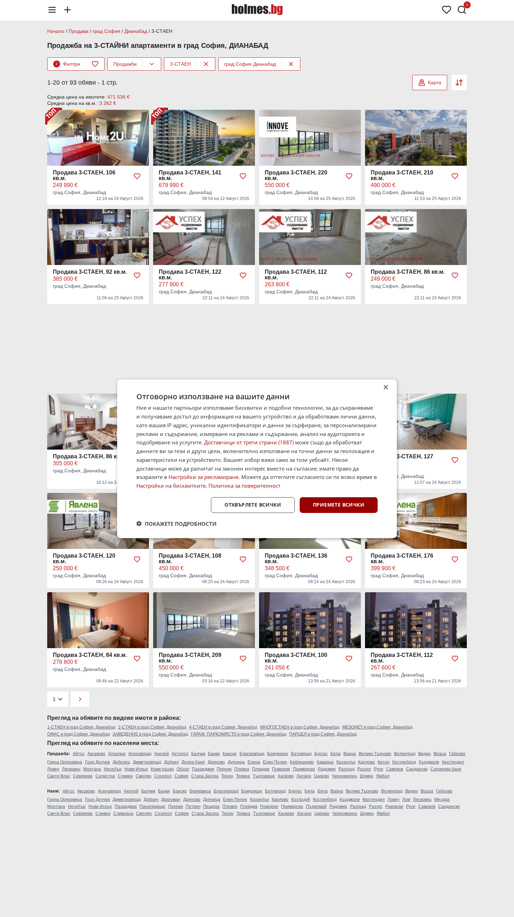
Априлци (117, 754)
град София (106, 31)
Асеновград (139, 754)
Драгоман (170, 799)
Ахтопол (180, 754)
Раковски (394, 806)
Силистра (105, 776)
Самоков (394, 769)
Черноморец (344, 776)
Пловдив (260, 769)
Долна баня (193, 762)
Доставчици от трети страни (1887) (249, 442)
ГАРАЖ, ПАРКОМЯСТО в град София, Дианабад (238, 734)
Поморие (281, 769)
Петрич (193, 806)
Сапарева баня (445, 769)
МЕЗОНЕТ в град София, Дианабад (377, 727)
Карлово (366, 762)
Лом (406, 799)
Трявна (243, 776)
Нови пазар (162, 769)
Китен (384, 762)
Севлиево (83, 776)
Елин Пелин (275, 762)
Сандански (417, 769)
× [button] (385, 387)
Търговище (264, 776)
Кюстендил (453, 762)
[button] (176, 523)
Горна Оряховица (64, 762)
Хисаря (304, 776)
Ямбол (383, 776)
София (181, 776)
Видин (424, 754)
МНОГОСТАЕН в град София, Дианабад (300, 727)
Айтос (79, 754)
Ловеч (53, 769)
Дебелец (121, 762)
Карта (434, 82)
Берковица (200, 791)
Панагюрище (152, 806)
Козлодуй (300, 799)
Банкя (214, 754)
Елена (254, 762)
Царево (321, 776)
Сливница (123, 813)
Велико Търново (375, 754)
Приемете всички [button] (338, 504)
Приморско (304, 769)
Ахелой (161, 754)
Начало (55, 31)
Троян (227, 776)
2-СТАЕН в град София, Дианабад (152, 727)
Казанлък (345, 762)
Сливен (125, 776)
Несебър (113, 769)
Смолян (143, 776)
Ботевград (301, 754)
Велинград (404, 754)
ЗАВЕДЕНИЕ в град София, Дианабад (150, 734)
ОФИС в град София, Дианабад (78, 734)
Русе (378, 769)
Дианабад (135, 31)
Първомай (316, 806)
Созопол (163, 776)
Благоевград (252, 754)
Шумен (366, 776)
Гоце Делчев (97, 762)
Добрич (171, 762)
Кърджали (429, 762)
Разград (346, 769)
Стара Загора (205, 776)
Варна (349, 754)
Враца (440, 754)
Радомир (327, 769)
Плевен (241, 769)
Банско (230, 754)
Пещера (211, 806)
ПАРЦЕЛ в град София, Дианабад (323, 734)
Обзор (183, 769)
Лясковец (71, 769)
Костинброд (404, 762)
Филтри (68, 64)
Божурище (277, 754)
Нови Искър (136, 769)
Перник (224, 769)
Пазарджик (203, 769)
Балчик (198, 754)
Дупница (236, 762)
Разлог (364, 769)
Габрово (457, 754)
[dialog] (257, 458)
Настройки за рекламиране (203, 476)
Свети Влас (58, 776)
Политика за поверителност (244, 485)
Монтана (92, 769)
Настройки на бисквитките (171, 485)
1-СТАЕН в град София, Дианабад (81, 727)
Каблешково (302, 762)
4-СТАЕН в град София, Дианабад (223, 727)
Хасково (286, 776)
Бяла (335, 754)
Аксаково (96, 754)
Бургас (321, 754)
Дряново (216, 762)
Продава (78, 31)
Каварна (325, 762)
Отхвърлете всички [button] (252, 504)
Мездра (442, 799)
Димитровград (147, 762)
